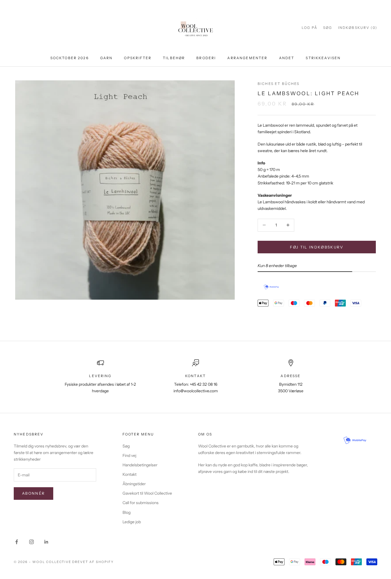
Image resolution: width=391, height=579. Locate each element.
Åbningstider (134, 483)
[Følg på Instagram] (31, 542)
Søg (126, 446)
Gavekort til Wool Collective (147, 493)
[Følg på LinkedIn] (46, 542)
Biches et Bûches (279, 83)
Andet (287, 58)
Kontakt (130, 474)
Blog (127, 512)
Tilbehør (174, 58)
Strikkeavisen (323, 58)
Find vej (129, 455)
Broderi (206, 58)
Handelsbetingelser (140, 464)
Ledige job (132, 521)
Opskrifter (137, 58)
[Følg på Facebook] (16, 542)
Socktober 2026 (69, 58)
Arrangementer (247, 58)
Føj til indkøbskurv (316, 246)
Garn (106, 58)
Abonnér (33, 493)
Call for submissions (141, 502)
